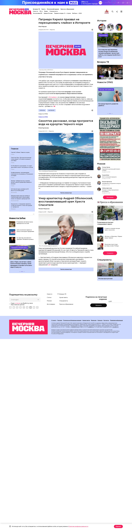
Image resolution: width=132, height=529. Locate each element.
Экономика (14, 192)
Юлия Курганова (43, 128)
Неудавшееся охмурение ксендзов (111, 183)
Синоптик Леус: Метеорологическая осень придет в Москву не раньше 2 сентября (21, 159)
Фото (41, 11)
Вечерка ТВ (36, 9)
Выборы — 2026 (77, 13)
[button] (12, 252)
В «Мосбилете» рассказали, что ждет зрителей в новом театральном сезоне (22, 166)
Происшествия (14, 200)
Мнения (101, 164)
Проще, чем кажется (106, 89)
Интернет (51, 110)
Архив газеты (63, 297)
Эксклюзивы (103, 35)
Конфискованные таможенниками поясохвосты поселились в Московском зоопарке (22, 174)
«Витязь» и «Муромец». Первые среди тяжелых (113, 237)
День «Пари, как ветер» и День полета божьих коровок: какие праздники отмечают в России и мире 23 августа (21, 264)
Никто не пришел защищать (109, 177)
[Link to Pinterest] (37, 307)
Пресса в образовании (67, 9)
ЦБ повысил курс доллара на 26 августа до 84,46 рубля (20, 189)
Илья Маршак (42, 26)
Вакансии (93, 320)
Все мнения (110, 197)
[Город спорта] (107, 11)
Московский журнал (53, 9)
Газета (43, 9)
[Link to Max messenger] (10, 307)
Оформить (98, 305)
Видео (46, 11)
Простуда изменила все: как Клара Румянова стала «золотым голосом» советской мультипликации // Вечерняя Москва (102, 27)
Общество (52, 29)
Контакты (106, 320)
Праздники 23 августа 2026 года (22, 252)
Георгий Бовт (105, 175)
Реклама (59, 320)
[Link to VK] (14, 307)
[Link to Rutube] (34, 307)
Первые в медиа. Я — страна (62, 13)
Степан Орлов (106, 167)
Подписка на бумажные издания (72, 320)
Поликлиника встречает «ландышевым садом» (105, 223)
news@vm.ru (115, 327)
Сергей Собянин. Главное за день (20, 152)
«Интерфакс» (52, 97)
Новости (35, 11)
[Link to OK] (17, 307)
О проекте (110, 253)
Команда (100, 320)
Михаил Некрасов (43, 209)
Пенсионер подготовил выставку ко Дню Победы (112, 245)
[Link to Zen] (20, 307)
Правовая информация (116, 320)
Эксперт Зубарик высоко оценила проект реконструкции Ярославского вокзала (21, 182)
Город (12, 154)
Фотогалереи (51, 304)
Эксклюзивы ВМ (37, 13)
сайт (49, 265)
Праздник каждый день (19, 247)
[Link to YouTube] (24, 307)
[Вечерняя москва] (28, 327)
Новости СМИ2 (43, 117)
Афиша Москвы (48, 13)
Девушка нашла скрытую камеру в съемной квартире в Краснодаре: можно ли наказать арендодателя (20, 197)
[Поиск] (112, 11)
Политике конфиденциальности (78, 526)
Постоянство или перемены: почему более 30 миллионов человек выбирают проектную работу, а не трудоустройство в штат (110, 40)
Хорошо (118, 526)
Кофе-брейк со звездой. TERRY (110, 72)
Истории (101, 21)
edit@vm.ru (91, 327)
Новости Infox (17, 218)
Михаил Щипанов (107, 181)
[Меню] (121, 11)
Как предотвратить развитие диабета (110, 94)
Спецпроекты (54, 11)
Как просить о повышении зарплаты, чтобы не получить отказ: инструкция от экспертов (21, 205)
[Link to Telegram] (27, 307)
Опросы (42, 110)
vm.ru (81, 325)
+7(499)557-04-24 (75, 327)
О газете (53, 320)
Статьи (49, 297)
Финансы (13, 209)
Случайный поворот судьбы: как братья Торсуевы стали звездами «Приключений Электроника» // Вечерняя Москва (110, 27)
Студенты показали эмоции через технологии (112, 229)
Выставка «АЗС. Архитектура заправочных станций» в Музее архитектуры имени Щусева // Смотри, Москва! (119, 27)
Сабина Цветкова (107, 188)
